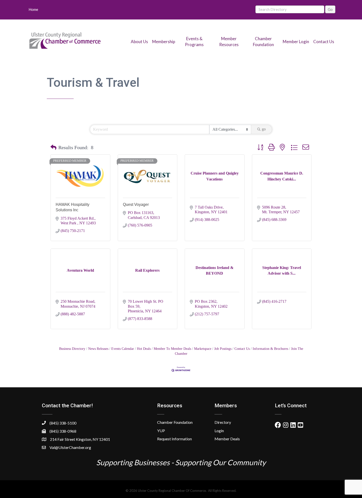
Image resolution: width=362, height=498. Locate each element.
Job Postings (222, 349)
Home (33, 9)
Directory (222, 422)
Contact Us (323, 41)
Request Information (174, 438)
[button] (53, 147)
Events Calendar (122, 349)
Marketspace (202, 349)
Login (219, 430)
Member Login (296, 41)
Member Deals (227, 438)
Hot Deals (144, 349)
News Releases (98, 349)
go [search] (264, 129)
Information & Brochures (270, 349)
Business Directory (72, 349)
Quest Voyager (136, 204)
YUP (161, 430)
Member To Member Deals (172, 349)
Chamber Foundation (175, 422)
